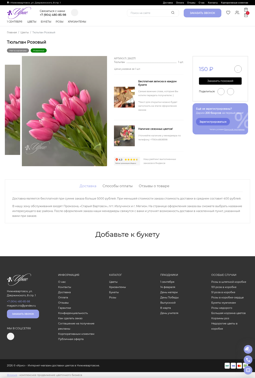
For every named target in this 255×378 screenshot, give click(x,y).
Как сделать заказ (70, 318)
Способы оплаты (118, 186)
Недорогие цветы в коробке (224, 326)
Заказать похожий (220, 81)
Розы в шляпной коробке (228, 281)
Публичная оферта (71, 339)
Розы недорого (221, 307)
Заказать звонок (23, 314)
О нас (202, 2)
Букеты (46, 21)
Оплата (180, 2)
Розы (59, 21)
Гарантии (64, 307)
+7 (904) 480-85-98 (53, 15)
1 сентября (14, 21)
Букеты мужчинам (223, 302)
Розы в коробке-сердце (227, 297)
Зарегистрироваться (212, 121)
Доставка (168, 2)
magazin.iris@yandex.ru (21, 305)
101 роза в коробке (223, 287)
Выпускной (168, 302)
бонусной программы (234, 129)
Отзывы (191, 2)
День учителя (169, 313)
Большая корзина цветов (228, 313)
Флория (12, 375)
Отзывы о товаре (154, 186)
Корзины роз (220, 318)
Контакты (213, 2)
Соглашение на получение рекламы (76, 326)
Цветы (31, 21)
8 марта (165, 307)
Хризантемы (77, 21)
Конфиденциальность (73, 313)
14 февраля (167, 287)
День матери (169, 292)
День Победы (169, 297)
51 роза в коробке (223, 292)
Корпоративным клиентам (234, 2)
